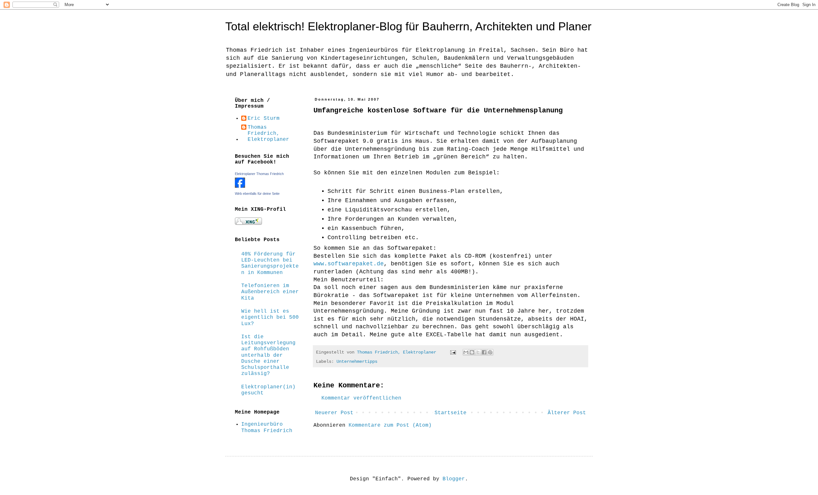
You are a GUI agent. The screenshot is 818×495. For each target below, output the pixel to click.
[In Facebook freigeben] (484, 352)
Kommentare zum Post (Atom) (390, 425)
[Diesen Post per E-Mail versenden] (466, 352)
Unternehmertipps (356, 361)
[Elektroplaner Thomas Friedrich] (240, 186)
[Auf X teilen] (478, 352)
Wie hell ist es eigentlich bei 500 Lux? (270, 317)
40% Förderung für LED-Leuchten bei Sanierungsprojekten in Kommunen (270, 263)
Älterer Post (567, 413)
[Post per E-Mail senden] (453, 352)
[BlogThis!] (472, 352)
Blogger (454, 479)
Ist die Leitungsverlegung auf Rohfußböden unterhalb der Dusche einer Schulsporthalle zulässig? (268, 355)
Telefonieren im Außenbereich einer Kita (270, 292)
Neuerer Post (334, 413)
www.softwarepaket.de (348, 264)
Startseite (451, 413)
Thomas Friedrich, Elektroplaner (268, 133)
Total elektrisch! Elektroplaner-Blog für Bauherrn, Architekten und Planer (408, 26)
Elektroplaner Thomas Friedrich (259, 174)
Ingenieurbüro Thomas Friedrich (266, 427)
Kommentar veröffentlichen (361, 398)
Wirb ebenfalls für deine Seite (257, 193)
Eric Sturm (264, 118)
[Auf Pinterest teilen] (490, 352)
